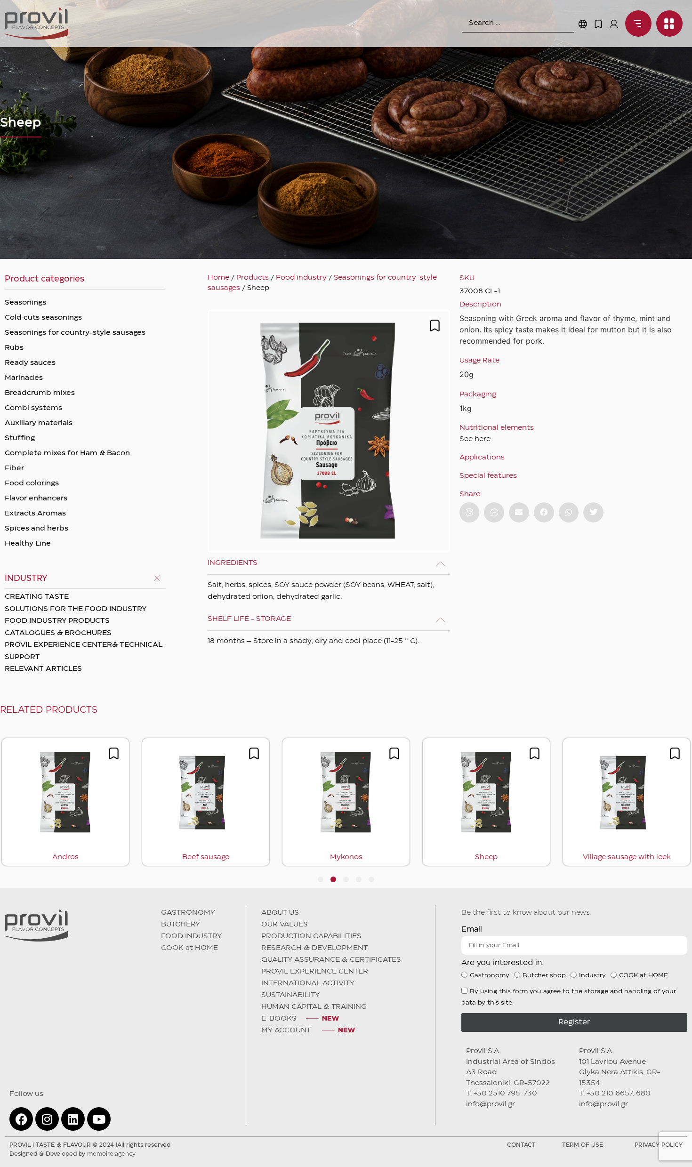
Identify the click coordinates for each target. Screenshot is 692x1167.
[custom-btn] (469, 512)
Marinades (24, 378)
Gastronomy (489, 975)
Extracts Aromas (35, 513)
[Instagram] (47, 1119)
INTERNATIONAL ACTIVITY (307, 983)
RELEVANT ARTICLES (43, 669)
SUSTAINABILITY (290, 995)
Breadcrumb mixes (40, 393)
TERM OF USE (582, 1145)
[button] (519, 512)
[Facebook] (21, 1119)
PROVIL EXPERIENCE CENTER (314, 971)
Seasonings (25, 302)
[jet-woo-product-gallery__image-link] (329, 431)
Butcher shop (544, 975)
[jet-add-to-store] (435, 325)
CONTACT (521, 1145)
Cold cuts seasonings (43, 317)
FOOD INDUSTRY (191, 936)
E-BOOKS (279, 1018)
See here (475, 439)
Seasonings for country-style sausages (75, 333)
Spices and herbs (36, 528)
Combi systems (33, 408)
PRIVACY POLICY (659, 1145)
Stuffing (20, 438)
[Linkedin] (73, 1119)
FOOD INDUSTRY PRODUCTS (57, 621)
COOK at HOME (189, 948)
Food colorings (32, 483)
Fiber (14, 468)
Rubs (14, 348)
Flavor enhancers (36, 498)
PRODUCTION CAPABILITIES (311, 936)
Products (252, 277)
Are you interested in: (502, 962)
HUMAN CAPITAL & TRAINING (314, 1007)
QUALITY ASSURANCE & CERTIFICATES (331, 960)
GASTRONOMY (188, 912)
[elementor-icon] (598, 24)
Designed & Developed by (72, 1154)
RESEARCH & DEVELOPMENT (314, 948)
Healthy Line (28, 543)
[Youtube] (99, 1119)
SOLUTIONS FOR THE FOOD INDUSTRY (75, 609)
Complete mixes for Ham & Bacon (67, 453)
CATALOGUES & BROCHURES (58, 633)
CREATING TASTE (37, 597)
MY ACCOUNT (287, 1030)
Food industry (301, 277)
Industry (592, 975)
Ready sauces (30, 363)
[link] (636, 23)
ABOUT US (280, 912)
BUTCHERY (180, 924)
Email (471, 929)
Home (218, 277)
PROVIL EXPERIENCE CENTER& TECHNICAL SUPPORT (83, 651)
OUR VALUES (284, 924)
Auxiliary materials (38, 423)
